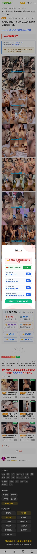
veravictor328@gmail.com (15, 295)
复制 (28, 274)
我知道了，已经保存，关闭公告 (18, 301)
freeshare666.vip (12, 282)
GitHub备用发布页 (12, 288)
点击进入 (27, 267)
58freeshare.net (11, 275)
